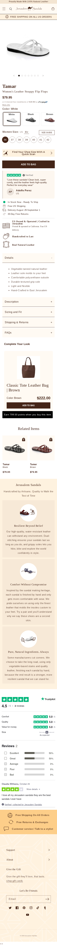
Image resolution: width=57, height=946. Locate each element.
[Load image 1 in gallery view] (19, 75)
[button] (3, 8)
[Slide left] (13, 75)
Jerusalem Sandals (31, 935)
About (9, 859)
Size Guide (46, 132)
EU (26, 132)
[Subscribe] (47, 899)
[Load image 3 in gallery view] (25, 75)
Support (10, 850)
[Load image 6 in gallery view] (34, 75)
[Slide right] (43, 75)
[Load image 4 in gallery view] (28, 75)
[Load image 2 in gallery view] (22, 75)
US (21, 132)
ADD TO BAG (28, 405)
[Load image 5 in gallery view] (31, 75)
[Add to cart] (23, 439)
